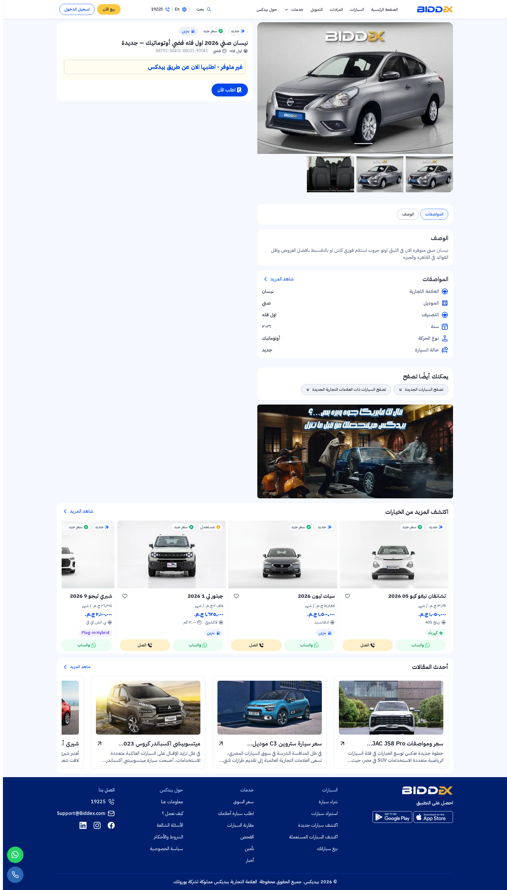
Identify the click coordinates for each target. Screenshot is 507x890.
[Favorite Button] (347, 596)
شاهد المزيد (282, 279)
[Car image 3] (330, 174)
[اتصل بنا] (15, 875)
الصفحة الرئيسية (384, 9)
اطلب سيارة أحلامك (236, 813)
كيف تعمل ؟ (172, 813)
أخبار (250, 860)
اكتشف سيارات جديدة (318, 825)
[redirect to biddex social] (111, 825)
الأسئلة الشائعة (170, 825)
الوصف (408, 214)
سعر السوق (243, 801)
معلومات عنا (172, 801)
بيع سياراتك (327, 848)
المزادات (336, 9)
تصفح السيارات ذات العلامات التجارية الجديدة (349, 389)
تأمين (249, 848)
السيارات (357, 9)
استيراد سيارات (324, 813)
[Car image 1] (429, 174)
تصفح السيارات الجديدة (424, 389)
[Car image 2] (380, 174)
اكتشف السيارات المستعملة (313, 836)
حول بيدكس (266, 9)
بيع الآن (109, 9)
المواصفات (434, 214)
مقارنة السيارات (240, 825)
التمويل (316, 9)
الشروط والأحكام (168, 836)
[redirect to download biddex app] (433, 817)
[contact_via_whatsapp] (15, 855)
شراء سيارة (328, 801)
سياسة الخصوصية (166, 848)
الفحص (247, 836)
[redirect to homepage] (435, 9)
